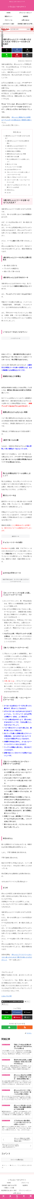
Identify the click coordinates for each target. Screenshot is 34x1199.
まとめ (9, 192)
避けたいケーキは (12, 164)
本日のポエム (10, 190)
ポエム (28, 1001)
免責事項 (25, 1185)
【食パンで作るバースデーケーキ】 (17, 177)
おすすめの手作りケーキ (14, 169)
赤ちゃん (5, 1004)
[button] (27, 55)
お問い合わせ (17, 1193)
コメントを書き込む (17, 1159)
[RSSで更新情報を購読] (25, 1027)
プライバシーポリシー (25, 1190)
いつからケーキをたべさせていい (16, 148)
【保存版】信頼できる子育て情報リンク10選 (9, 1186)
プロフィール (25, 1182)
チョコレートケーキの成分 (14, 167)
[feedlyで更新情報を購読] (9, 1027)
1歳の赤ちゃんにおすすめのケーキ (17, 146)
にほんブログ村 (6, 996)
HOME (9, 1182)
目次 (14, 132)
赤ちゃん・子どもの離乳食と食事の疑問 (13, 1001)
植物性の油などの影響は (14, 151)
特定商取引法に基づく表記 (9, 1190)
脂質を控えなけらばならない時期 (16, 154)
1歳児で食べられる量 (13, 156)
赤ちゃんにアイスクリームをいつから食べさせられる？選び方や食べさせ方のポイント (16, 957)
